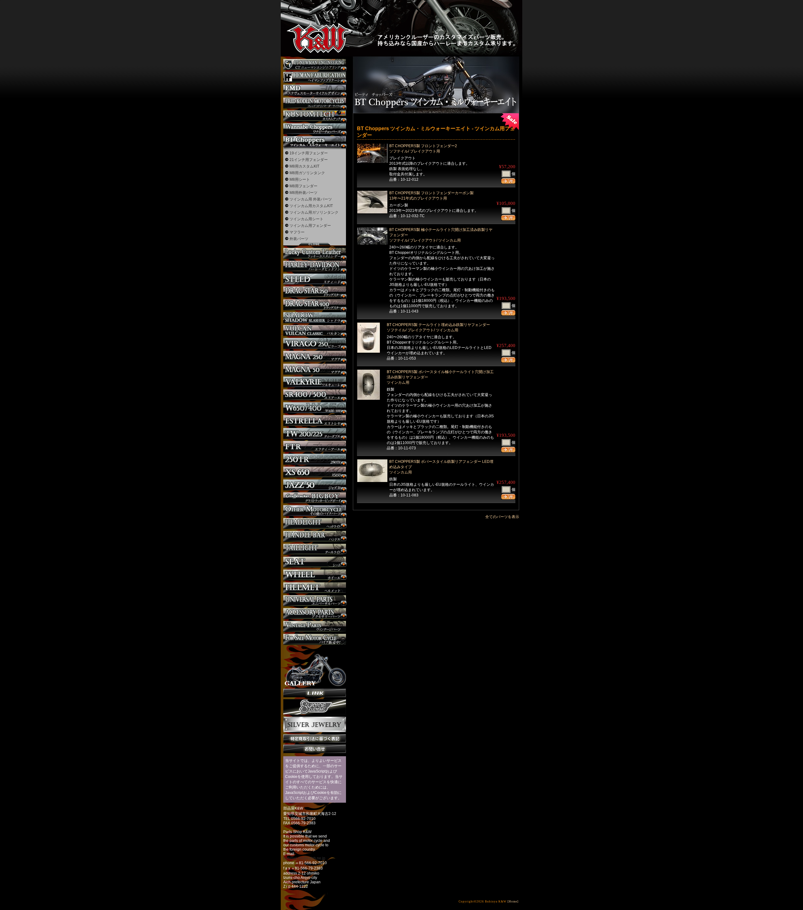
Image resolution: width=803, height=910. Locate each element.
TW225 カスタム (314, 433)
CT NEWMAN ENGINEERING (314, 64)
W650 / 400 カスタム (314, 407)
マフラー (297, 232)
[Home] (513, 901)
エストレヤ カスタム (314, 420)
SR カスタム (314, 394)
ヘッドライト (314, 523)
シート (314, 562)
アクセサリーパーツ (314, 613)
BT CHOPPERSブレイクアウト (314, 141)
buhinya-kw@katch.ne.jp (304, 858)
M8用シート (300, 179)
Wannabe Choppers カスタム (314, 128)
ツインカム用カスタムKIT (311, 206)
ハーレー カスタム (314, 266)
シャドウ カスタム (314, 317)
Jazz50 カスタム (314, 484)
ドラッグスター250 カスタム (314, 291)
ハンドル (314, 536)
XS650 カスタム (314, 472)
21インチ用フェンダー (309, 160)
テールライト (314, 549)
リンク (314, 693)
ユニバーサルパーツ (314, 600)
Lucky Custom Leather (314, 253)
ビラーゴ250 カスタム (314, 343)
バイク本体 (314, 639)
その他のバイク (314, 510)
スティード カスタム (314, 279)
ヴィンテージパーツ (314, 626)
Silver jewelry (314, 724)
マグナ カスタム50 (314, 369)
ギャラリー (314, 667)
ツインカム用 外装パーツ (311, 199)
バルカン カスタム (314, 330)
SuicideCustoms (314, 707)
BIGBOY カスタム (314, 497)
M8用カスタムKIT (304, 166)
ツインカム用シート (306, 219)
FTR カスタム (314, 446)
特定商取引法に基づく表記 (314, 738)
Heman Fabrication (314, 77)
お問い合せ (314, 749)
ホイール (314, 575)
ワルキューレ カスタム (314, 382)
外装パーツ (299, 239)
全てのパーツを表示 (502, 517)
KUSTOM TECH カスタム (314, 115)
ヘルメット (314, 587)
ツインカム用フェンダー (310, 225)
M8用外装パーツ (303, 192)
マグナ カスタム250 (314, 356)
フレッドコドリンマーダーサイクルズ (314, 103)
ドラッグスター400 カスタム (314, 304)
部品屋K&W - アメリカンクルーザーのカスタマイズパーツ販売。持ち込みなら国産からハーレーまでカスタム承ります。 (314, 22)
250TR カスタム (314, 459)
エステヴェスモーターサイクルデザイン (314, 90)
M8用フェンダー (303, 186)
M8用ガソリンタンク (307, 173)
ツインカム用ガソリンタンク (314, 212)
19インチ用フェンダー (309, 153)
